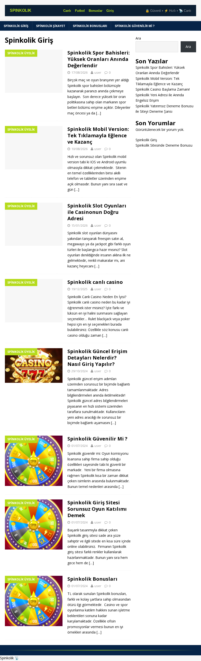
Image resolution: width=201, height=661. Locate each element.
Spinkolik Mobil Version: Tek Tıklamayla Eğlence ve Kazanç (98, 135)
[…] (98, 113)
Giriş (110, 11)
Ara (138, 38)
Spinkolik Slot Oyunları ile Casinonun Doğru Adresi (96, 212)
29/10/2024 (79, 371)
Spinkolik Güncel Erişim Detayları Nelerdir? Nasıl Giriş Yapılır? (97, 357)
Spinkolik (7, 658)
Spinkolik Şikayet (50, 26)
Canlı (67, 11)
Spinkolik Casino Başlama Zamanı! (163, 89)
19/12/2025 (79, 289)
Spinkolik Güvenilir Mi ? (134, 26)
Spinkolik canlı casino (95, 282)
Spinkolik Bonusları (90, 26)
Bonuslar (95, 11)
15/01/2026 (79, 225)
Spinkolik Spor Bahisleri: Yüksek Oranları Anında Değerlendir (98, 59)
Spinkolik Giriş (16, 26)
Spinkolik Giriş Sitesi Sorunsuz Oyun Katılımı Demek (97, 509)
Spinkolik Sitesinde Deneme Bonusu (164, 145)
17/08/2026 (79, 72)
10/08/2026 (79, 149)
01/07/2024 (79, 445)
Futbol (80, 11)
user (97, 72)
